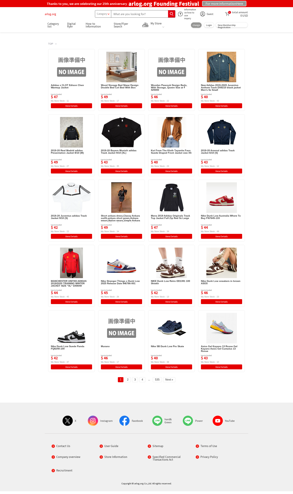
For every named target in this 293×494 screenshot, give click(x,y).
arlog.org (50, 14)
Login (209, 25)
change (196, 25)
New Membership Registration (227, 25)
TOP (50, 43)
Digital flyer (71, 25)
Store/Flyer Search (121, 25)
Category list (53, 25)
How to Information (93, 25)
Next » (169, 379)
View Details (71, 105)
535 (157, 379)
